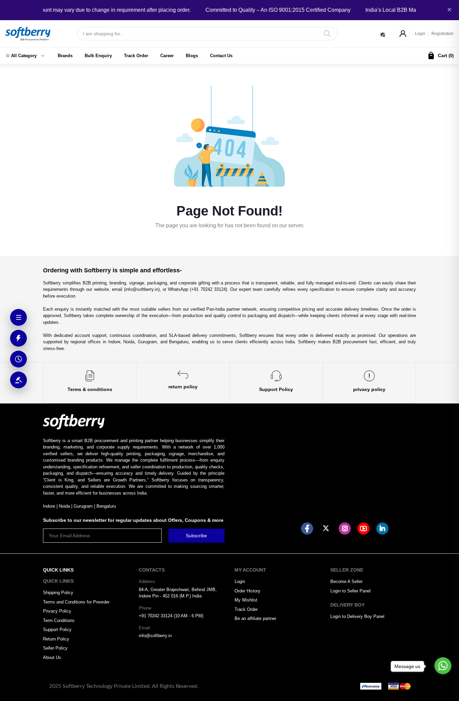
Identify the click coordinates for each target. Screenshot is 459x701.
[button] (24, 55)
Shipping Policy (58, 592)
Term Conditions (59, 620)
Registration (442, 33)
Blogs (192, 55)
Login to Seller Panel (350, 590)
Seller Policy (55, 648)
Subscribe (196, 535)
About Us (52, 657)
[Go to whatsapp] (442, 665)
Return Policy (56, 638)
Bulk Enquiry (98, 55)
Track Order (136, 55)
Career (167, 55)
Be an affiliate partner (255, 618)
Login (420, 33)
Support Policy (57, 629)
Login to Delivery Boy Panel (357, 616)
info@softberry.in (155, 635)
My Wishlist (246, 599)
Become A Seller (346, 581)
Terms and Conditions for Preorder (76, 602)
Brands (65, 55)
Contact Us (221, 55)
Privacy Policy (57, 611)
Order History (247, 590)
